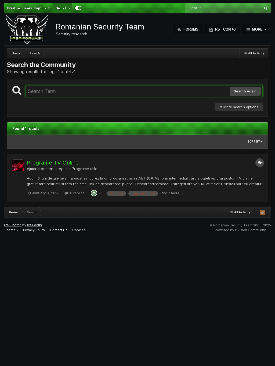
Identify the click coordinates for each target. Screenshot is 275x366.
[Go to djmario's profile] (18, 165)
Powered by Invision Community (240, 230)
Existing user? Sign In (27, 8)
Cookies (79, 230)
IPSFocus (34, 225)
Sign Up (63, 8)
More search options (240, 107)
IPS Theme (12, 225)
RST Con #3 (225, 29)
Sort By (254, 141)
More (257, 29)
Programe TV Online (53, 162)
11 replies (76, 193)
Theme (10, 230)
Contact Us (58, 230)
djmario (33, 168)
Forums (190, 29)
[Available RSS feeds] (262, 212)
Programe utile (84, 168)
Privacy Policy (34, 230)
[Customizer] (78, 8)
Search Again (245, 91)
